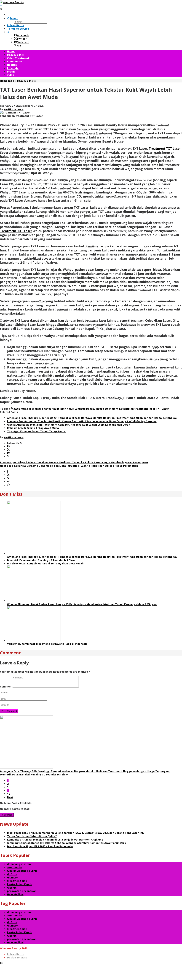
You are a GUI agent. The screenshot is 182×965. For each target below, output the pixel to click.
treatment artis (17, 881)
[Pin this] (8, 478)
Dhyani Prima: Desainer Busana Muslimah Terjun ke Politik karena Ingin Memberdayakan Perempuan (74, 462)
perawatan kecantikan (21, 891)
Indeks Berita (15, 954)
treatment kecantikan (119, 408)
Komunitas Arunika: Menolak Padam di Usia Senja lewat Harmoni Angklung (55, 839)
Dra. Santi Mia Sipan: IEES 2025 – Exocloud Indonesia (40, 846)
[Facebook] (8, 446)
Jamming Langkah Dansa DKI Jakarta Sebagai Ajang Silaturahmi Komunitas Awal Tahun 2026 (66, 843)
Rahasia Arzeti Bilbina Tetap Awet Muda (33, 428)
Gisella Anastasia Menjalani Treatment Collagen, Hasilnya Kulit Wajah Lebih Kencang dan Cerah (68, 424)
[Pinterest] (8, 453)
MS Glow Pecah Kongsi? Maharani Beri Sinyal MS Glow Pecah (45, 563)
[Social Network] (8, 32)
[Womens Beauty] (12, 2)
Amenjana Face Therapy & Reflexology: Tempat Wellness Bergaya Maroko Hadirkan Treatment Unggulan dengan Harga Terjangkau (92, 418)
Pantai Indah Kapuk (19, 884)
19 (8, 793)
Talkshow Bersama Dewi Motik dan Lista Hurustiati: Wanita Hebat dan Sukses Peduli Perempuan (69, 465)
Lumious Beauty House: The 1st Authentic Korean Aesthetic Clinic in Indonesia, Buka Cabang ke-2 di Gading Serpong (82, 421)
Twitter (21, 38)
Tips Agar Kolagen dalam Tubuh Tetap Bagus (36, 431)
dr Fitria (12, 874)
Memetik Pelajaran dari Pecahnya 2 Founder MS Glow (41, 560)
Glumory (12, 877)
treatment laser (144, 408)
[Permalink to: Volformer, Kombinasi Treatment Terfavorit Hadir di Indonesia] (33, 640)
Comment (6, 686)
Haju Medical (15, 894)
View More (6, 815)
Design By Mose (17, 957)
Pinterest (23, 42)
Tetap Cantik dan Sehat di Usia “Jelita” (32, 836)
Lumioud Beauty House (89, 408)
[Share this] (7, 471)
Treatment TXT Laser (165, 148)
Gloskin (12, 887)
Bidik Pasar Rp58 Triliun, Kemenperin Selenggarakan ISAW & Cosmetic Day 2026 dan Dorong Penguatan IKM (75, 832)
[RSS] (8, 456)
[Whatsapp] (8, 485)
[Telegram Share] (8, 481)
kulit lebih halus (63, 408)
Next (10, 797)
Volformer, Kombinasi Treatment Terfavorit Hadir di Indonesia (47, 643)
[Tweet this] (8, 475)
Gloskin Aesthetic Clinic (22, 870)
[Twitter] (8, 449)
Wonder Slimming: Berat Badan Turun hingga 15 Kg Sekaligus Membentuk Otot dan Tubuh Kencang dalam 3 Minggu (82, 604)
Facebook (23, 35)
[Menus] (1, 5)
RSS (19, 45)
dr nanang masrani (19, 864)
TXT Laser (162, 408)
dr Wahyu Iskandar (41, 408)
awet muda (20, 408)
